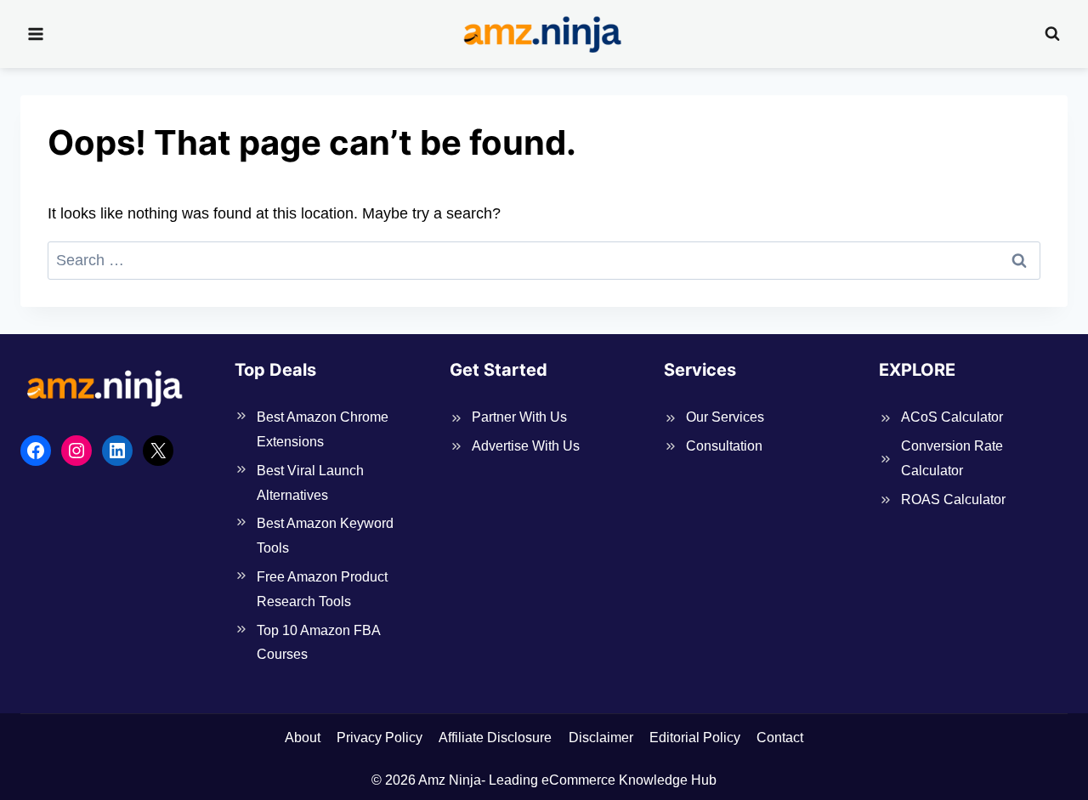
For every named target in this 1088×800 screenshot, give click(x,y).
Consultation (724, 446)
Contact (779, 737)
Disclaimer (601, 737)
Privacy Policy (379, 737)
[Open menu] (36, 33)
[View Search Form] (1052, 34)
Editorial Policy (694, 737)
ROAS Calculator (953, 499)
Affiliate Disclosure (495, 737)
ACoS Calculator (952, 417)
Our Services (725, 417)
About (302, 737)
